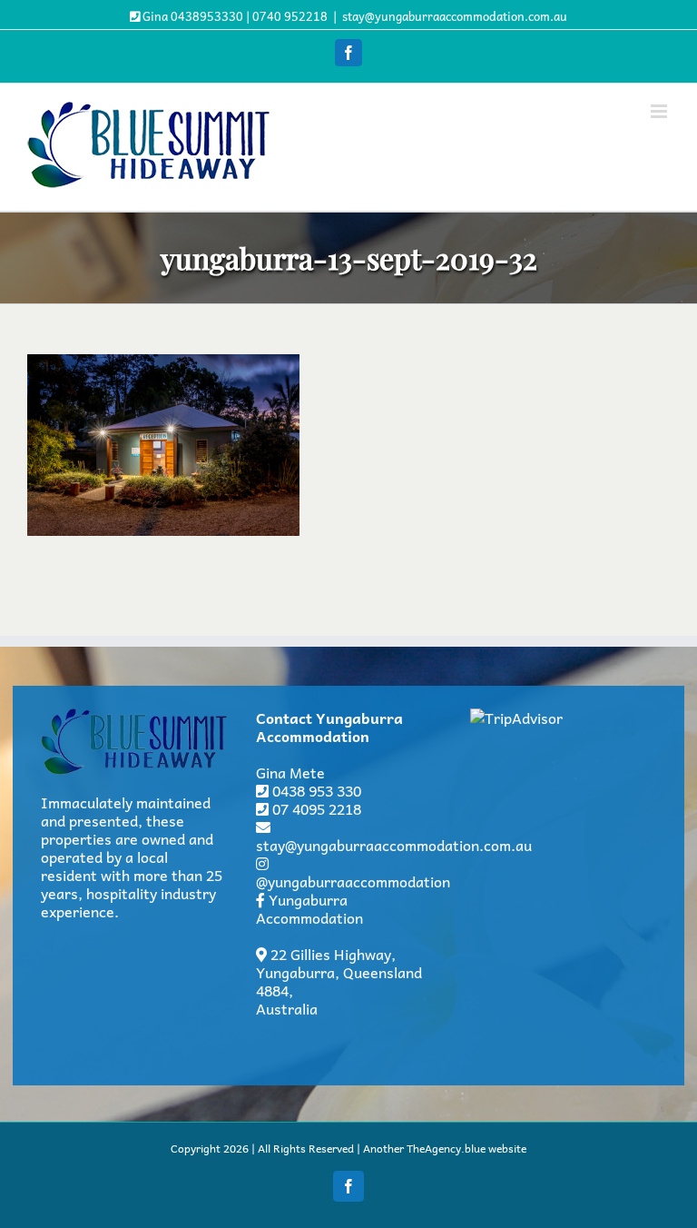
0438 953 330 (316, 790)
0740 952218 (290, 15)
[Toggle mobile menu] (660, 111)
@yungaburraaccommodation (353, 881)
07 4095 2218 (316, 808)
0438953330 (207, 15)
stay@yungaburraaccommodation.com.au (454, 15)
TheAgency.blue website (466, 1148)
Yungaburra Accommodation (309, 908)
